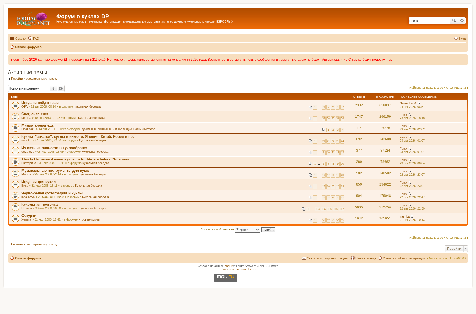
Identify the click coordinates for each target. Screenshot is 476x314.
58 (337, 118)
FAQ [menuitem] (36, 38)
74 (328, 107)
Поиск (454, 20)
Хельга (26, 219)
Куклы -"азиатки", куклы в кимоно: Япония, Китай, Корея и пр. (77, 137)
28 (337, 186)
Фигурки (28, 216)
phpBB (229, 265)
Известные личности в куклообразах (54, 148)
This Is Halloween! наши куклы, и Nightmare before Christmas (75, 159)
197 (342, 209)
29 (342, 186)
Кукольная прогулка (39, 204)
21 (328, 141)
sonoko (26, 140)
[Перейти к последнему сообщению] (419, 103)
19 (337, 175)
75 (333, 107)
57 (333, 118)
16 (323, 175)
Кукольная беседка (87, 106)
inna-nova (28, 196)
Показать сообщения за (218, 229)
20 (323, 141)
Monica (26, 174)
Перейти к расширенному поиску (34, 78)
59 (342, 118)
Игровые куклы (89, 219)
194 (323, 209)
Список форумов (28, 258)
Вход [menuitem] (462, 38)
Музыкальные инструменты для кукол (55, 170)
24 (342, 141)
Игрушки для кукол (38, 182)
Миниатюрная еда (37, 125)
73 (323, 107)
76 (337, 107)
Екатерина (28, 163)
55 (323, 118)
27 (333, 186)
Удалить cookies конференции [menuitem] (404, 258)
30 (337, 197)
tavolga (26, 117)
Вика (24, 185)
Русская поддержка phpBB (238, 268)
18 (333, 175)
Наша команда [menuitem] (365, 258)
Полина (26, 208)
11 (333, 152)
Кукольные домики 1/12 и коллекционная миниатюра (118, 129)
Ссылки (20, 38)
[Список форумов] (32, 18)
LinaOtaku (28, 129)
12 (337, 152)
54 (337, 220)
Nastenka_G (408, 103)
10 (328, 152)
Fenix (403, 114)
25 (323, 186)
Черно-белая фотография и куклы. (52, 193)
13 (342, 152)
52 (328, 220)
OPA (24, 106)
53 (333, 220)
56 (328, 118)
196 (336, 209)
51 (323, 220)
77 (342, 107)
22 (333, 141)
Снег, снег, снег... (36, 114)
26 (328, 186)
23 (337, 141)
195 (330, 209)
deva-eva (27, 151)
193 (317, 209)
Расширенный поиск (462, 20)
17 (328, 175)
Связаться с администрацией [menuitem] (327, 258)
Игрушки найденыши (40, 103)
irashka (405, 216)
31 (342, 197)
